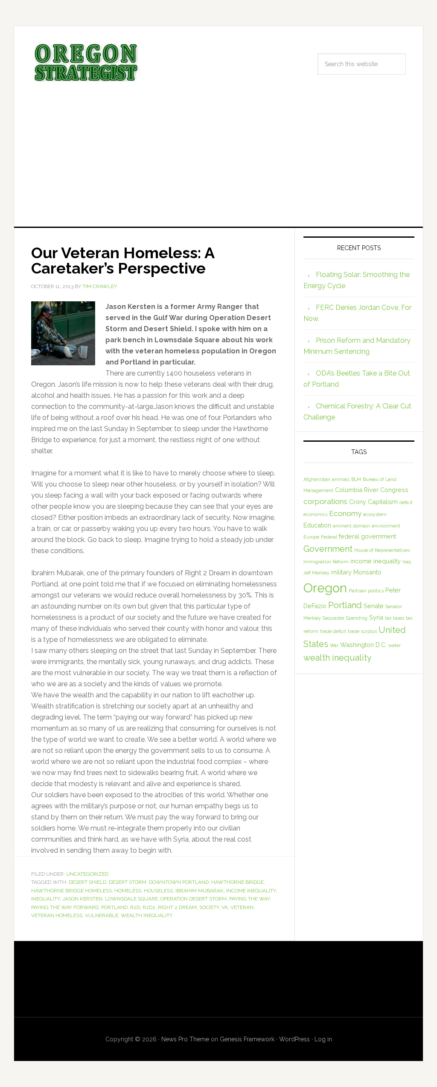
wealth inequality (146, 915)
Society (209, 907)
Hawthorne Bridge (237, 882)
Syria (376, 617)
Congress (394, 489)
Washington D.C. (363, 644)
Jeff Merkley (316, 572)
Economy (345, 513)
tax (388, 618)
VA (224, 907)
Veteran (241, 907)
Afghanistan (316, 479)
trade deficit (333, 631)
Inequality (45, 899)
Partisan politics (366, 590)
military (341, 572)
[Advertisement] (218, 162)
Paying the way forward (65, 907)
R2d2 (149, 907)
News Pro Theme (185, 1039)
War (334, 645)
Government (328, 549)
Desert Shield (87, 882)
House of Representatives (382, 550)
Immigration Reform (326, 561)
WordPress (294, 1039)
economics (315, 514)
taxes (398, 618)
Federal (329, 536)
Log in (323, 1039)
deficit (406, 502)
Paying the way (249, 899)
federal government (367, 536)
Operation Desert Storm (193, 899)
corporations (325, 501)
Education (317, 525)
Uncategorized (87, 874)
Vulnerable (101, 915)
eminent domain (351, 525)
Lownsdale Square (131, 899)
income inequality (251, 891)
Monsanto (367, 572)
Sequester (333, 618)
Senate (374, 605)
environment (386, 525)
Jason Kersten (82, 899)
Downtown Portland (179, 882)
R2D (135, 907)
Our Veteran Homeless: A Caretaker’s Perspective (122, 260)
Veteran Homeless (56, 915)
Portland (114, 907)
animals (341, 479)
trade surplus (362, 631)
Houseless (158, 891)
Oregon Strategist (86, 62)
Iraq (406, 561)
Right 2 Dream (177, 907)
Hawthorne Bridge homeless (71, 891)
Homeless (127, 891)
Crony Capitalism (373, 501)
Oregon (325, 587)
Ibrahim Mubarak (199, 891)
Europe (311, 536)
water (394, 645)
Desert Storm (127, 882)
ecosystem (375, 514)
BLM (356, 479)
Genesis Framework (247, 1039)
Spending (356, 618)
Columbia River (357, 489)
